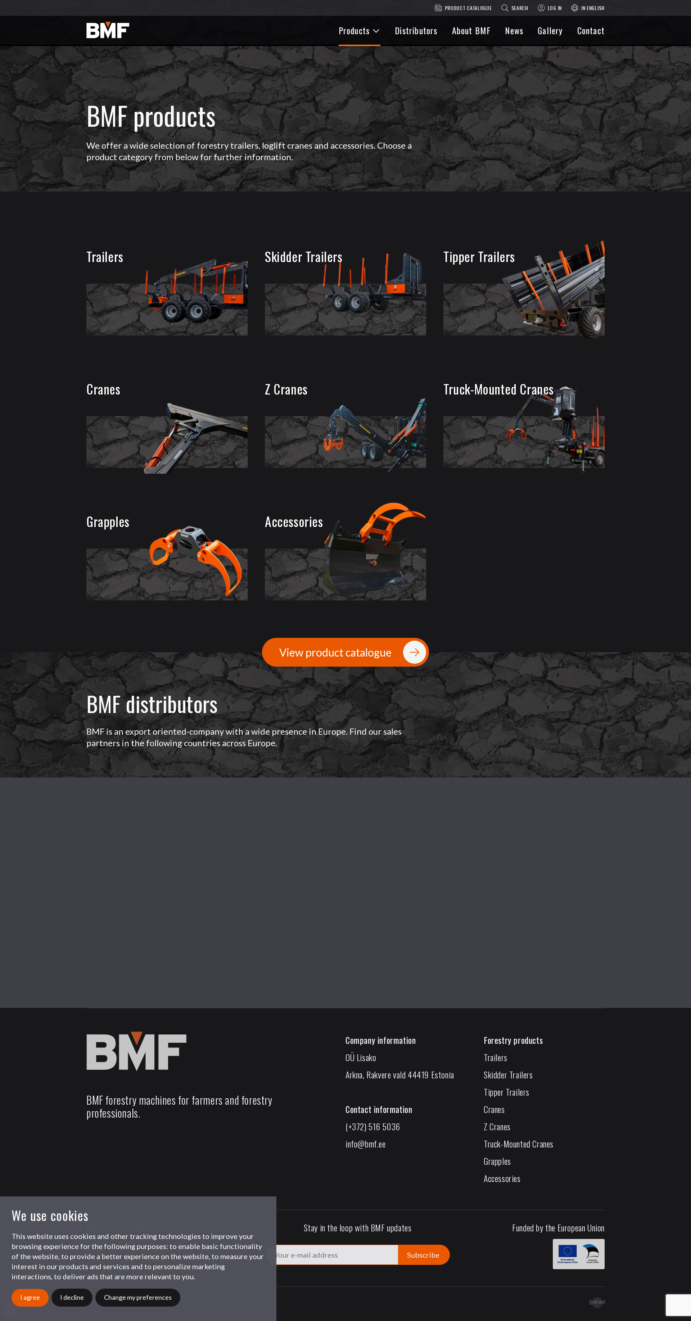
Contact (591, 30)
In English (593, 8)
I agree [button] (30, 1297)
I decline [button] (72, 1297)
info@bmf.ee (366, 1143)
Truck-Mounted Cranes (519, 1143)
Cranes (494, 1109)
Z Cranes (497, 1126)
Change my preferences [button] (138, 1297)
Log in (555, 8)
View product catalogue (335, 652)
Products (354, 30)
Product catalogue (468, 8)
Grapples (497, 1160)
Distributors (416, 30)
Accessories (502, 1178)
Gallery (550, 30)
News (514, 30)
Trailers (495, 1057)
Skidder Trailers (508, 1074)
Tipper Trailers (506, 1091)
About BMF (471, 30)
